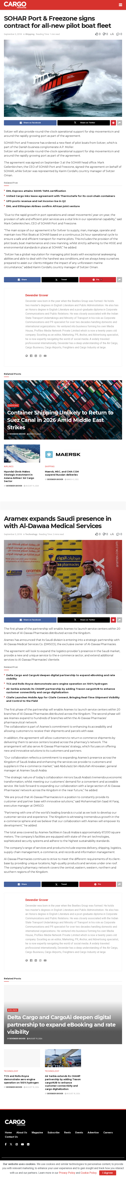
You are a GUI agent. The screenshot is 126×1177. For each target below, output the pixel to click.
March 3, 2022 (72, 479)
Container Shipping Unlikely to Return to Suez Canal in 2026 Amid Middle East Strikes (60, 420)
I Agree (108, 1172)
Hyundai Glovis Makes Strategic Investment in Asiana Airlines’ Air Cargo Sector (19, 476)
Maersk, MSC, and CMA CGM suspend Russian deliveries (62, 473)
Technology (31, 534)
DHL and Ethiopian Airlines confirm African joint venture (43, 206)
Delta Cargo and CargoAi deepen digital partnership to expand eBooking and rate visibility (61, 1024)
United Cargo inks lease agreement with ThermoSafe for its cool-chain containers (60, 196)
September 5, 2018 (13, 34)
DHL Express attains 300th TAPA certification (36, 190)
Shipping (29, 34)
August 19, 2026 (35, 1039)
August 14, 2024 (32, 486)
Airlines (8, 467)
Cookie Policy (88, 1172)
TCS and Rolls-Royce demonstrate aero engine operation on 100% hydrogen (56, 683)
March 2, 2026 (35, 434)
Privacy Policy (67, 1172)
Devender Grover (36, 295)
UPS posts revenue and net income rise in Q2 (36, 201)
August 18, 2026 (32, 1087)
